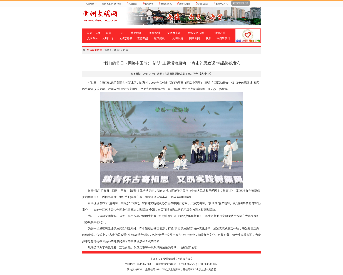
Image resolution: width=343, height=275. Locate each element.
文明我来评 (174, 33)
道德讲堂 (220, 33)
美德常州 (154, 33)
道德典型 (142, 38)
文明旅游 (177, 38)
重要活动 (136, 33)
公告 (120, 33)
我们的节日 (223, 38)
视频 (208, 38)
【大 (201, 73)
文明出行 (108, 38)
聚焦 (108, 33)
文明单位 (92, 38)
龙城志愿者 (125, 38)
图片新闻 (194, 38)
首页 (89, 33)
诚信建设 (159, 38)
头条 (98, 33)
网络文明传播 (196, 33)
